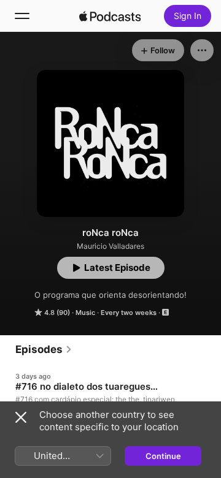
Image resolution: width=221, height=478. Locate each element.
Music (85, 312)
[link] (43, 349)
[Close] (20, 417)
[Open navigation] (22, 15)
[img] (110, 16)
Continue (163, 456)
